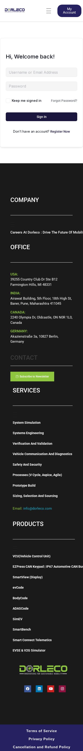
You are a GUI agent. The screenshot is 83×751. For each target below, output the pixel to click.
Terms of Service (41, 731)
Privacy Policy (42, 739)
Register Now (60, 131)
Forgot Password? (64, 100)
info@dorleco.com (37, 508)
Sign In (42, 117)
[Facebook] (27, 688)
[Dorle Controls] (14, 10)
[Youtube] (50, 688)
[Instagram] (62, 688)
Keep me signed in (27, 100)
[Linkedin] (39, 688)
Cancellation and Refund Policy (41, 747)
